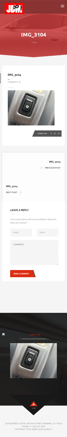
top (34, 408)
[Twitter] (55, 133)
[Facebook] (51, 133)
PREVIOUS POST (53, 168)
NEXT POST (11, 192)
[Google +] (59, 133)
